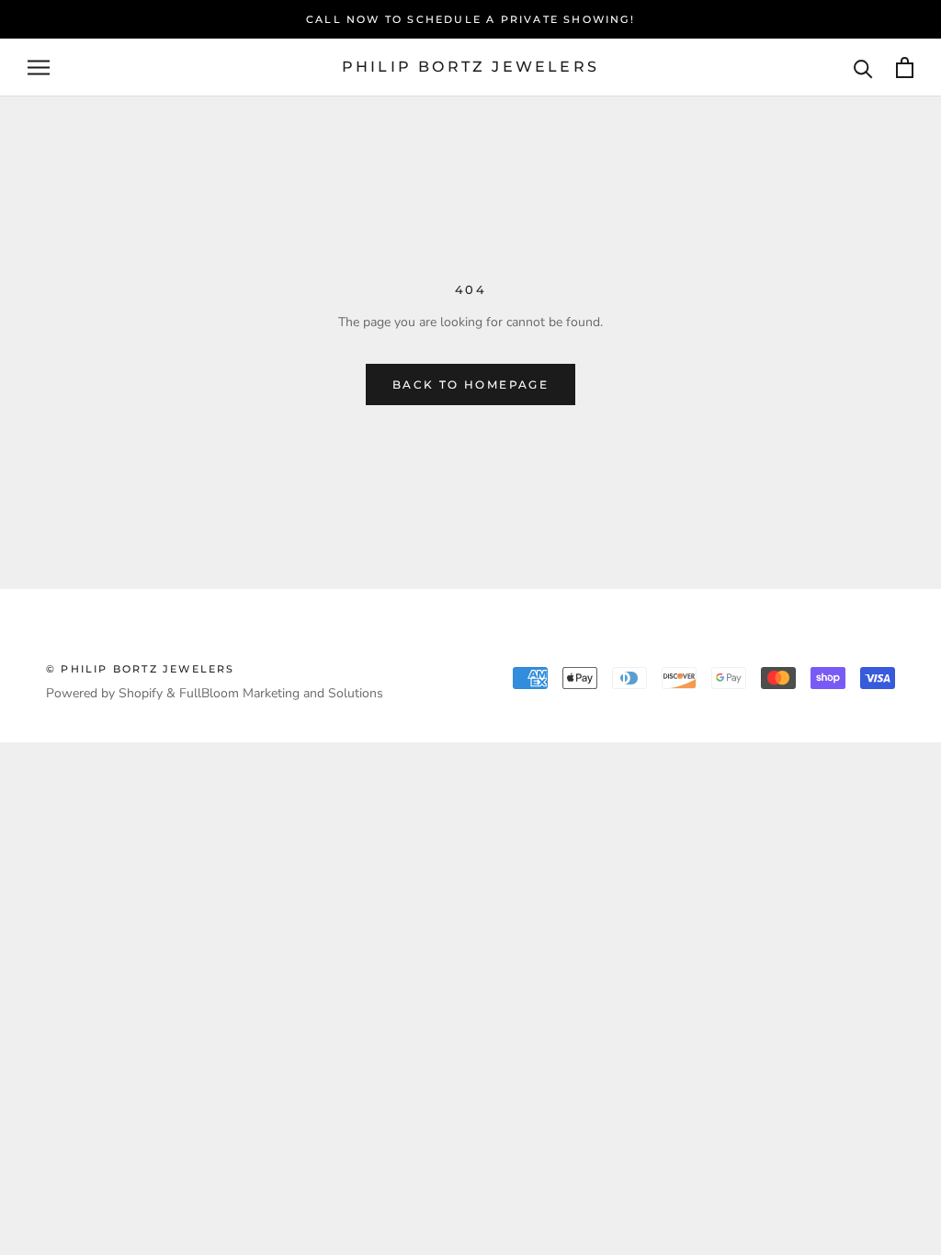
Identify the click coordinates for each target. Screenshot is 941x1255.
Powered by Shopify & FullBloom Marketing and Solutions (214, 693)
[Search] (863, 67)
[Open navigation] (39, 67)
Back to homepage (470, 384)
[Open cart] (904, 67)
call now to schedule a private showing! (470, 19)
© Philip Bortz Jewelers (140, 668)
